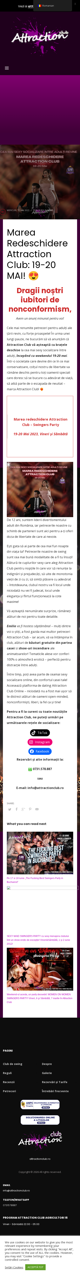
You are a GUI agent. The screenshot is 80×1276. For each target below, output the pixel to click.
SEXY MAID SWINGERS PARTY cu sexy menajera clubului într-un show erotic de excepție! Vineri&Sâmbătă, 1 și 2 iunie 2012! (38, 940)
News (50, 210)
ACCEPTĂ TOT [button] (35, 1267)
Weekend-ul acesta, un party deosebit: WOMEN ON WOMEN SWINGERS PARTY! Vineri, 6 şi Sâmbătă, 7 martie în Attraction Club (39, 998)
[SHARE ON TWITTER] (10, 809)
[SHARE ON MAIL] (37, 809)
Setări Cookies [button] (14, 1267)
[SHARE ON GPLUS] (23, 809)
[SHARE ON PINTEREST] (30, 809)
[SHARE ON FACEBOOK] (16, 809)
